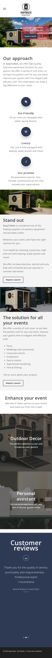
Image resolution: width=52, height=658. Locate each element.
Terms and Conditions (34, 651)
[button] (4, 8)
